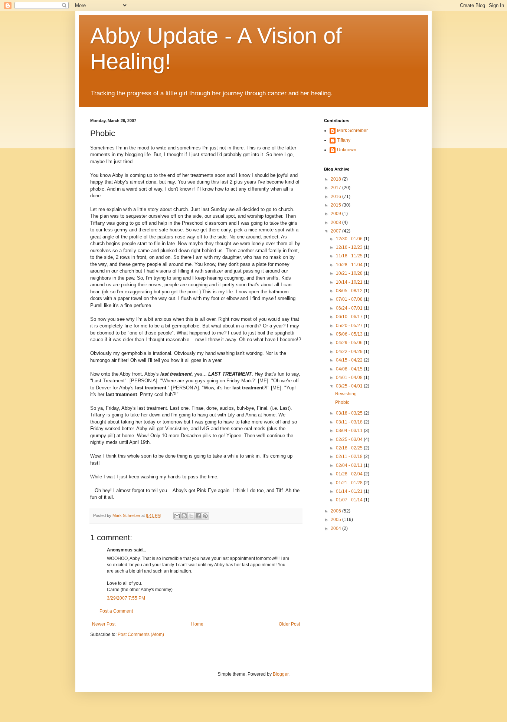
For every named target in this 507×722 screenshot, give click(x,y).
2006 (336, 511)
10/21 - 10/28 (350, 273)
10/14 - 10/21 (350, 282)
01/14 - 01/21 (350, 491)
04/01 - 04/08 (350, 377)
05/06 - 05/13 (350, 334)
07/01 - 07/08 (350, 299)
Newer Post (103, 624)
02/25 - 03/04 (350, 439)
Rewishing (346, 393)
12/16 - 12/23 (350, 247)
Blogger (280, 674)
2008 (336, 222)
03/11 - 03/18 (350, 422)
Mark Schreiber (352, 130)
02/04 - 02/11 (350, 465)
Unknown (346, 149)
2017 (336, 187)
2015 (336, 205)
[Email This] (177, 516)
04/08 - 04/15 (350, 369)
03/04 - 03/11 (350, 430)
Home (197, 624)
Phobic (342, 402)
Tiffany (343, 140)
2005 (336, 519)
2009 (336, 213)
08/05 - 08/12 (350, 290)
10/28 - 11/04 (350, 264)
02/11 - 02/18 (350, 456)
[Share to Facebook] (198, 516)
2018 (336, 179)
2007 (336, 231)
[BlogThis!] (184, 516)
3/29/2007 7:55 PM (126, 598)
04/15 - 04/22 (350, 360)
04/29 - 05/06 (350, 342)
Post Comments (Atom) (141, 634)
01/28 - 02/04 (350, 474)
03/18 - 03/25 (350, 413)
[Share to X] (191, 516)
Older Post (289, 624)
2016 (336, 196)
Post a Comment (116, 611)
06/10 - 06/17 (350, 316)
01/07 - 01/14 (350, 499)
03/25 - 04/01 (350, 386)
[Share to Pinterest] (205, 516)
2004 (336, 528)
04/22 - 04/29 (350, 351)
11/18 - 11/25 (350, 255)
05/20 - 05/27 (350, 325)
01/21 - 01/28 (350, 482)
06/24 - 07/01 (350, 308)
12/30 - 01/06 (350, 238)
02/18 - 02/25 (350, 448)
